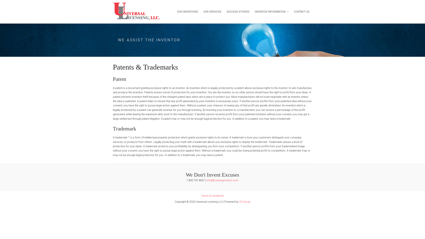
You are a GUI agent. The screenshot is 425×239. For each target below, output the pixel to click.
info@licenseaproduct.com (222, 180)
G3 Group (244, 201)
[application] (287, 12)
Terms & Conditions (212, 195)
